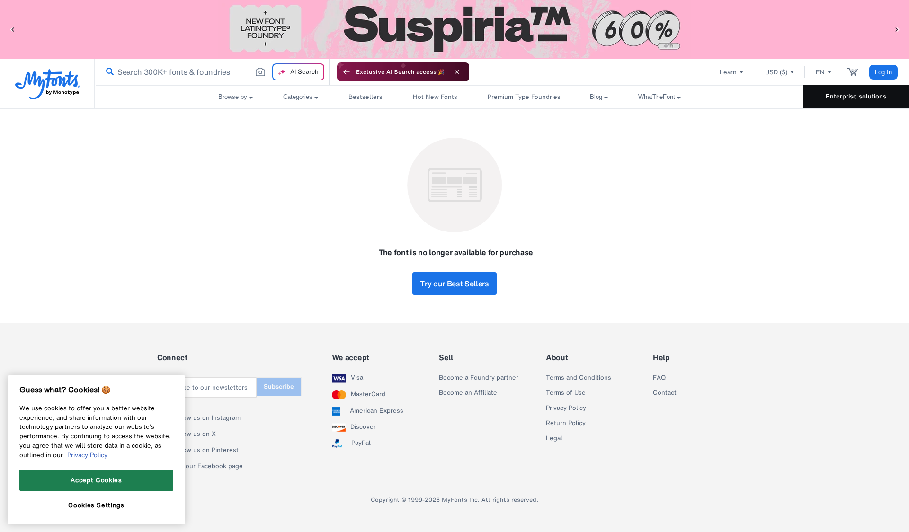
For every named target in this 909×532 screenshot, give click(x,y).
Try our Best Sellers (454, 283)
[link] (107, 71)
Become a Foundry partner (478, 377)
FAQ (659, 377)
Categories (297, 96)
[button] (12, 29)
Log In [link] (883, 72)
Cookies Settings (96, 505)
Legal (554, 438)
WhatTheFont (656, 96)
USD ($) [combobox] (776, 72)
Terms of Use (566, 393)
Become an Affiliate (468, 393)
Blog (596, 96)
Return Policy (566, 423)
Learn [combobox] (728, 72)
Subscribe (279, 386)
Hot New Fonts (435, 96)
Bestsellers (365, 96)
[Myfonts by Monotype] (47, 84)
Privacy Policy (566, 408)
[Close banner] (456, 72)
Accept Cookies (96, 480)
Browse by (232, 96)
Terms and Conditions (578, 377)
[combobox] (212, 72)
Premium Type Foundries (524, 96)
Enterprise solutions (856, 96)
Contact (665, 393)
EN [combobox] (820, 72)
